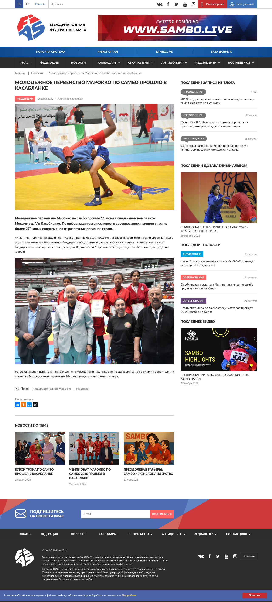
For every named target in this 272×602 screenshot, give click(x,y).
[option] (40, 457)
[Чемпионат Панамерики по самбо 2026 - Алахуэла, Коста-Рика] (219, 197)
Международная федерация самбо (68, 27)
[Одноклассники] (23, 404)
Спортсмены (139, 62)
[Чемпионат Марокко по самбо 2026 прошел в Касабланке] (94, 448)
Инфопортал (108, 52)
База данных (221, 52)
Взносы (40, 4)
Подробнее (129, 595)
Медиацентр (205, 62)
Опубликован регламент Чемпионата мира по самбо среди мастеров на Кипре (217, 286)
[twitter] (176, 4)
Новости (78, 62)
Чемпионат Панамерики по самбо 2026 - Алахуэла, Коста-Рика (214, 229)
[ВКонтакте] (17, 404)
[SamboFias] (24, 557)
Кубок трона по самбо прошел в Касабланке (34, 471)
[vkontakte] (159, 4)
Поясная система (50, 52)
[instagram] (193, 4)
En (27, 4)
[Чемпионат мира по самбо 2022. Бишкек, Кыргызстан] (219, 349)
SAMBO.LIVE (164, 52)
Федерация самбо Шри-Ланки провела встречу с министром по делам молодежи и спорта (214, 147)
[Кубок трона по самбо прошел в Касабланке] (40, 448)
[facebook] (168, 4)
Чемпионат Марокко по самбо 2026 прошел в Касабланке (90, 474)
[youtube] (185, 4)
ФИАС (24, 62)
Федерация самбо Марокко (52, 388)
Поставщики (239, 62)
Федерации (49, 62)
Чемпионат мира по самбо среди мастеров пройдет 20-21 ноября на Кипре (217, 310)
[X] (35, 404)
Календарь (107, 62)
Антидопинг (172, 62)
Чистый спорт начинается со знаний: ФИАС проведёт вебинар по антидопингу (218, 263)
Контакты (249, 556)
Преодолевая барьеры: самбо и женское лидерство (148, 471)
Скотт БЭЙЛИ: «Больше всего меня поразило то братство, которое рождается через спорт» (214, 124)
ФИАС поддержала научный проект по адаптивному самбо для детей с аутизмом (217, 101)
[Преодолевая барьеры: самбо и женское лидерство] (149, 448)
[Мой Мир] (29, 404)
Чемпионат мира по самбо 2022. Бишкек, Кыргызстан (215, 377)
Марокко (82, 388)
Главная (20, 73)
